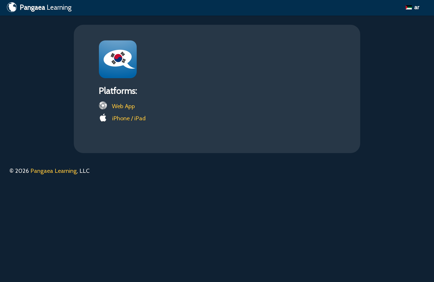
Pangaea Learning (53, 170)
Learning (45, 7)
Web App (122, 106)
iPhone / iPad (128, 118)
